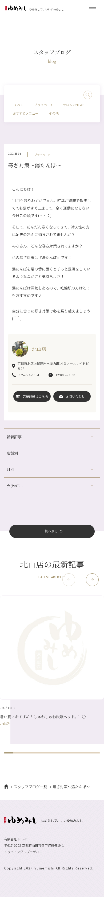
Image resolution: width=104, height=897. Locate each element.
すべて (18, 104)
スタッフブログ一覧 (30, 786)
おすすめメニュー (25, 113)
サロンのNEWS (73, 104)
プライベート (43, 104)
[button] (92, 579)
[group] (52, 660)
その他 (54, 113)
